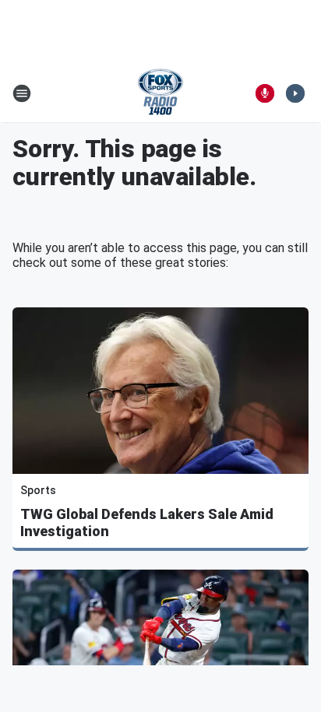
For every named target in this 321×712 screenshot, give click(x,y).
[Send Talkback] (265, 93)
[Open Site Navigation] (21, 93)
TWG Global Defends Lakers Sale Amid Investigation (146, 522)
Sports (38, 490)
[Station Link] (160, 93)
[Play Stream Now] (295, 93)
